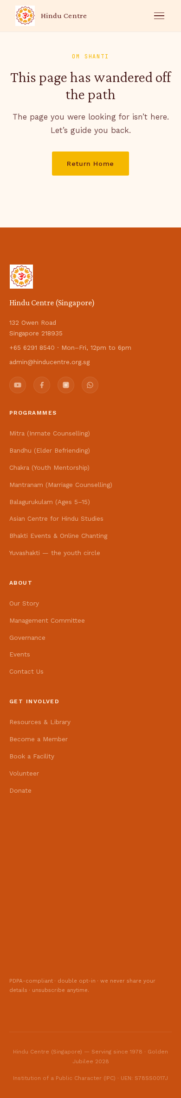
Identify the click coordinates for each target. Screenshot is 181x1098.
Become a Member (38, 739)
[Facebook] (41, 385)
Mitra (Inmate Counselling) (49, 433)
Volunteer (24, 773)
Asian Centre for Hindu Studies (56, 518)
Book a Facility (31, 756)
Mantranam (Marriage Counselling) (60, 484)
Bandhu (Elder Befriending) (49, 450)
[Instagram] (66, 385)
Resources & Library (40, 722)
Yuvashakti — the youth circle (54, 552)
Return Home (90, 163)
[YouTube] (17, 385)
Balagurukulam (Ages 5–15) (49, 501)
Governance (27, 637)
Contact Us (26, 671)
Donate (20, 790)
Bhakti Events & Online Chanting (58, 535)
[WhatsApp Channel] (90, 385)
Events (19, 654)
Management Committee (47, 620)
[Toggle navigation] (159, 16)
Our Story (24, 603)
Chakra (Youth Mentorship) (49, 467)
